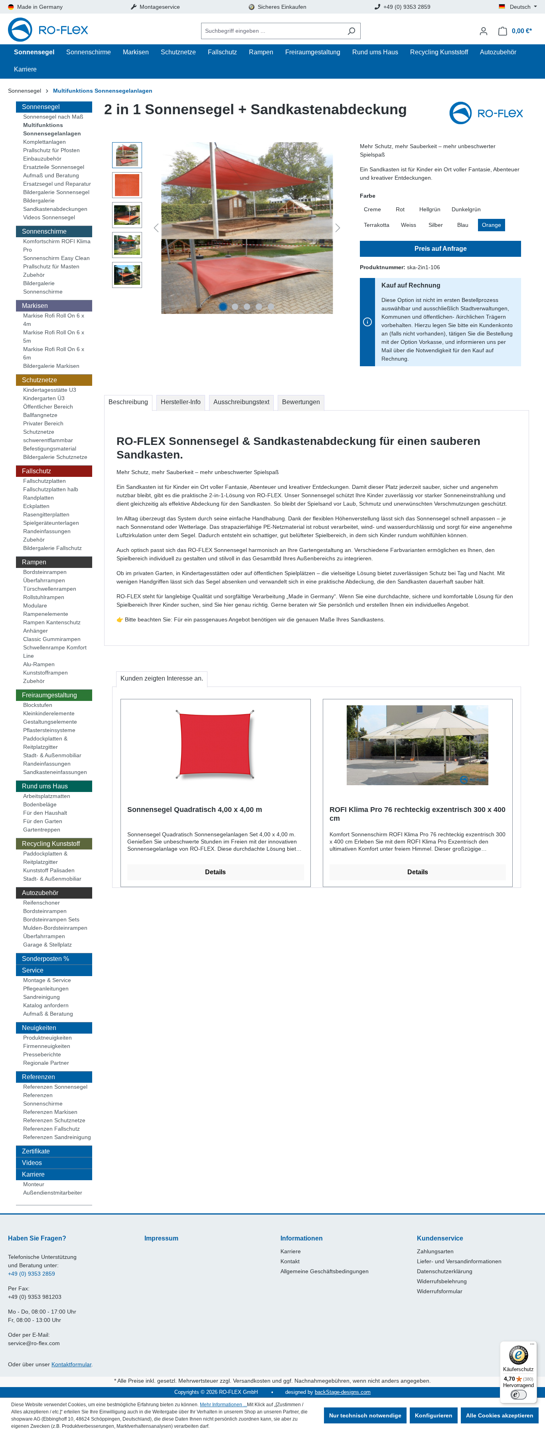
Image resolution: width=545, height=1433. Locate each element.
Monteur (33, 1184)
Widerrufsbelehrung (442, 1281)
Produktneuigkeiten (47, 1037)
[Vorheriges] (156, 228)
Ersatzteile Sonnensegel (53, 167)
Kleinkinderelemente (49, 713)
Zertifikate (36, 1151)
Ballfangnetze (40, 415)
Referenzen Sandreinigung (57, 1137)
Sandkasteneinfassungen (55, 772)
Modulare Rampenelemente (45, 609)
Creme (372, 209)
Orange (491, 225)
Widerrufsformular (439, 1291)
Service (32, 970)
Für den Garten (42, 821)
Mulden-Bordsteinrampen (55, 928)
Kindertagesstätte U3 (49, 390)
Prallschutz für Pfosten (51, 150)
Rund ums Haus (45, 786)
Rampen (34, 562)
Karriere (33, 1174)
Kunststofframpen (45, 672)
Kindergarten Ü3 (44, 398)
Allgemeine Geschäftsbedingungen (324, 1271)
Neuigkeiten (39, 1027)
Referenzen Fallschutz (51, 1128)
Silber (435, 225)
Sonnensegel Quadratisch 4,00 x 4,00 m (194, 810)
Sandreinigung (41, 997)
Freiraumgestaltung (49, 695)
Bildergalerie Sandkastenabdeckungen (55, 204)
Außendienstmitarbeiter (52, 1192)
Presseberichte (42, 1054)
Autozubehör (40, 892)
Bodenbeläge (40, 804)
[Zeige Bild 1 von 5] (223, 307)
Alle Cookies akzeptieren (499, 1415)
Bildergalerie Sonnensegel (56, 192)
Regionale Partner (46, 1063)
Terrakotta (376, 225)
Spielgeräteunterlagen (51, 523)
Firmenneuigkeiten (46, 1046)
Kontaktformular (71, 1364)
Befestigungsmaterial (49, 448)
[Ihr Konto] (483, 31)
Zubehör (34, 275)
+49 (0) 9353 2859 (31, 1273)
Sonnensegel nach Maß (53, 116)
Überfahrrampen (44, 580)
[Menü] (532, 1346)
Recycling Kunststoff (51, 843)
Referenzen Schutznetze (54, 1120)
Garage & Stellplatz (47, 944)
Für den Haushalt (45, 813)
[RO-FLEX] (489, 113)
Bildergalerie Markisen (51, 366)
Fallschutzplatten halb (50, 489)
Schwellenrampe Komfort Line (55, 651)
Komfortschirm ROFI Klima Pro (57, 245)
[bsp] (247, 228)
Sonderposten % (45, 958)
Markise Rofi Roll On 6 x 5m (53, 336)
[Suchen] (351, 31)
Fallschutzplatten (44, 481)
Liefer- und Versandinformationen (459, 1261)
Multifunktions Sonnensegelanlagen (52, 129)
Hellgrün (429, 209)
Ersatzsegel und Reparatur (57, 184)
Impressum (161, 1238)
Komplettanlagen (44, 142)
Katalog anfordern (46, 1005)
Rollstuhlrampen (43, 597)
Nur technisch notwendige (365, 1415)
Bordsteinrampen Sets (51, 919)
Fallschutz (36, 471)
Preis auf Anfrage (441, 248)
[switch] (519, 1394)
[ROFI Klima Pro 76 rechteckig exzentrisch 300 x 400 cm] (418, 745)
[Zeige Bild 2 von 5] (235, 307)
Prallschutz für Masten (51, 266)
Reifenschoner (41, 902)
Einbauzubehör (42, 158)
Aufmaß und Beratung (51, 175)
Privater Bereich (43, 423)
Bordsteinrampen (45, 572)
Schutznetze (39, 380)
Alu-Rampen (39, 664)
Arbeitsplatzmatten (46, 796)
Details (215, 872)
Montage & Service (47, 980)
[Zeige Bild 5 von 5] (271, 307)
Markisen (35, 305)
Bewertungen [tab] (301, 402)
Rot (400, 209)
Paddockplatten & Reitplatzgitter (45, 742)
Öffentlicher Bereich (48, 406)
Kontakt (290, 1261)
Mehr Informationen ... (223, 1404)
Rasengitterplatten (46, 514)
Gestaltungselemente (50, 721)
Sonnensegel (41, 106)
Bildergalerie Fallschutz (52, 548)
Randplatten (38, 497)
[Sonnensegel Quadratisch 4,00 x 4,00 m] (215, 745)
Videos (32, 1162)
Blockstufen (37, 705)
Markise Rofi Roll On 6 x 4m (53, 319)
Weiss (408, 225)
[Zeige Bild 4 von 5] (259, 307)
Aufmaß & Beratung (48, 1013)
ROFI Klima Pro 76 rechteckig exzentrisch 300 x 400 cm (418, 814)
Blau (462, 225)
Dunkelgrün (466, 209)
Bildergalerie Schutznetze (55, 457)
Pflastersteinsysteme (49, 730)
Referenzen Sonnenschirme (43, 1099)
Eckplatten (36, 506)
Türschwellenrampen (49, 589)
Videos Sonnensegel (49, 217)
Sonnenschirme (44, 231)
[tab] (128, 403)
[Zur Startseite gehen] (48, 31)
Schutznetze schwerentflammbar (48, 436)
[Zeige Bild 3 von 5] (247, 307)
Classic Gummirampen (52, 639)
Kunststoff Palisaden (49, 870)
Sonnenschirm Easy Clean (56, 258)
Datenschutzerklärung (444, 1271)
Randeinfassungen (47, 531)
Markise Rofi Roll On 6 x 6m (53, 353)
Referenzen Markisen (50, 1112)
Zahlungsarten (435, 1251)
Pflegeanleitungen (46, 988)
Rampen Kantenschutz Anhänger (52, 626)
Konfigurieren (433, 1415)
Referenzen (38, 1077)
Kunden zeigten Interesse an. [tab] (161, 678)
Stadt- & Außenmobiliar (52, 755)
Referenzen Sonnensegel (55, 1087)
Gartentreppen (41, 829)
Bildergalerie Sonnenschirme (43, 287)
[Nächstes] (338, 228)
